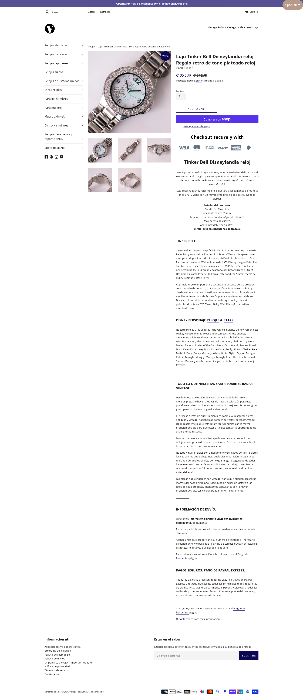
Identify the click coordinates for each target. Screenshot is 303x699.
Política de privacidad (57, 666)
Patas (228, 320)
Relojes (213, 320)
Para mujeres (64, 108)
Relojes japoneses (64, 63)
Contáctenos (186, 619)
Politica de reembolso (57, 654)
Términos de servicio (57, 670)
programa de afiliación (58, 650)
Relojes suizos (54, 72)
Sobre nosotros (64, 148)
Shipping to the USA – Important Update (68, 662)
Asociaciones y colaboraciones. (63, 646)
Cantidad (180, 91)
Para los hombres (64, 99)
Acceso (92, 11)
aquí (218, 446)
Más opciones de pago (197, 126)
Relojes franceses (64, 54)
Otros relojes (64, 90)
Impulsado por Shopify (93, 691)
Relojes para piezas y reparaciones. (64, 136)
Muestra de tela (64, 116)
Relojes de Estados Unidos (64, 81)
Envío (199, 80)
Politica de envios (55, 658)
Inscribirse (105, 11)
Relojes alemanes (64, 45)
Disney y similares (64, 125)
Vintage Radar (75, 691)
